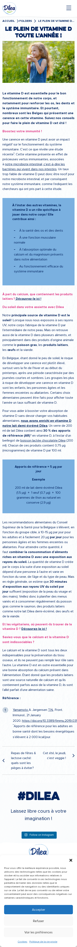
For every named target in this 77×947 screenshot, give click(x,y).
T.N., (51, 710)
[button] (71, 860)
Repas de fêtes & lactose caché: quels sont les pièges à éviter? (23, 760)
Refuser (38, 921)
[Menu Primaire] (69, 8)
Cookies (22, 941)
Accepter (38, 910)
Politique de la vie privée (43, 941)
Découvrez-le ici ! (28, 299)
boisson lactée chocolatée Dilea (43, 440)
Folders (25, 21)
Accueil (8, 21)
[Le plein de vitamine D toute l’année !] (38, 62)
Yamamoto (21, 710)
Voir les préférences (38, 932)
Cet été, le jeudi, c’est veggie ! (54, 755)
